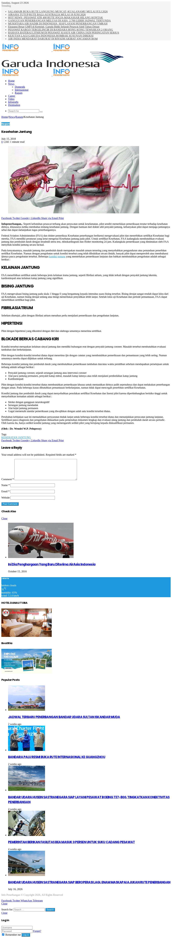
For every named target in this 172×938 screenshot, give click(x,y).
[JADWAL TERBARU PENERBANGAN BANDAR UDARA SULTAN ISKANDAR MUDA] (26, 709)
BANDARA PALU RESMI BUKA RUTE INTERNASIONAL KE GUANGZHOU (56, 757)
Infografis (13, 102)
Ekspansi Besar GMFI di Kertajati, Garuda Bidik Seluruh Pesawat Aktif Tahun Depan (53, 26)
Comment (7, 479)
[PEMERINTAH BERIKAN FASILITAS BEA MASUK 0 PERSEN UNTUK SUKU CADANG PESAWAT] (26, 835)
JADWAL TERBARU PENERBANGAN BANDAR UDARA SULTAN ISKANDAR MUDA (64, 717)
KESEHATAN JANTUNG (16, 437)
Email (5, 491)
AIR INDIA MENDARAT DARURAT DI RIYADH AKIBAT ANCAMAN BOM (53, 38)
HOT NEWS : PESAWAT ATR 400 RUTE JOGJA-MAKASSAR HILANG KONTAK (55, 17)
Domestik (20, 86)
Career (11, 95)
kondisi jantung (57, 256)
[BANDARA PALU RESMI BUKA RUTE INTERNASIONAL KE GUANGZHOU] (26, 750)
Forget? (37, 931)
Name (5, 485)
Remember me (13, 934)
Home (11, 80)
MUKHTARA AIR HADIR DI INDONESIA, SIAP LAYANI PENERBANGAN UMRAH (58, 23)
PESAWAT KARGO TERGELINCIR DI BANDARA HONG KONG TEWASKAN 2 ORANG (60, 29)
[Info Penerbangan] (52, 50)
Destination (14, 105)
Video (11, 99)
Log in (26, 935)
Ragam (18, 92)
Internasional (21, 89)
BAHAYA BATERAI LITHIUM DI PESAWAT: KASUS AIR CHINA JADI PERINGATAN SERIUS (63, 32)
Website (5, 497)
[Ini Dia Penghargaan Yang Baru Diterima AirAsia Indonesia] (41, 557)
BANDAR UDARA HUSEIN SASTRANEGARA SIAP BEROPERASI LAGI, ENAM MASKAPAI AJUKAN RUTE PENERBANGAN (89, 882)
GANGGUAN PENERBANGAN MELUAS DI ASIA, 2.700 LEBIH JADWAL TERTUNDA (59, 20)
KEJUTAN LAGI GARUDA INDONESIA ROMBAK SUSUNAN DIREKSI (50, 35)
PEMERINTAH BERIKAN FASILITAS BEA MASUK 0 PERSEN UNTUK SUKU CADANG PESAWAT (71, 842)
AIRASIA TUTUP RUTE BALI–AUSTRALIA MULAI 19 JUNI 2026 (47, 14)
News (11, 83)
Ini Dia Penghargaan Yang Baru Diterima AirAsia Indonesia (51, 564)
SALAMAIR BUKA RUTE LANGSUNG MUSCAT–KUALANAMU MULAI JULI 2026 (58, 11)
